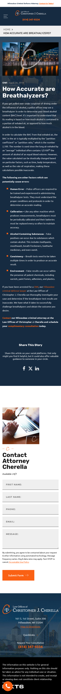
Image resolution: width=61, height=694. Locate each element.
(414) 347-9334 (31, 19)
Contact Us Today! (46, 3)
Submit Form (16, 575)
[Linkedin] (37, 368)
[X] (30, 368)
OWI (36, 286)
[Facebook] (24, 368)
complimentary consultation (23, 325)
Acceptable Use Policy (19, 562)
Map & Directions (30, 626)
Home (6, 29)
